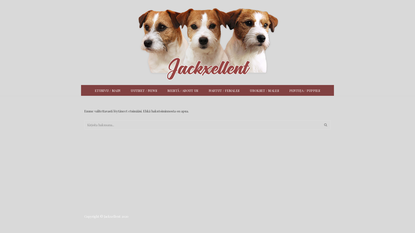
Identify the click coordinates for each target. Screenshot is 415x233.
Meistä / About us (183, 90)
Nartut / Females (224, 90)
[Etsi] (326, 125)
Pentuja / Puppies (304, 90)
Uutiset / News (144, 90)
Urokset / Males (264, 90)
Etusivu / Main (107, 90)
